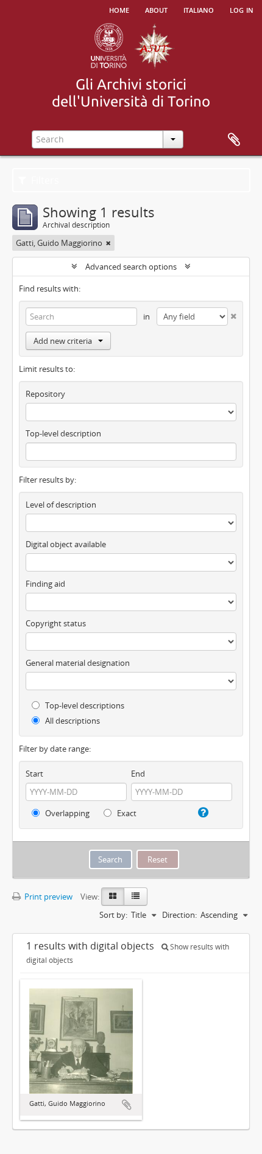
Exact (125, 813)
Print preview (48, 896)
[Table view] (135, 896)
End (138, 773)
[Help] (202, 812)
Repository (45, 393)
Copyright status (56, 623)
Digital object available (66, 544)
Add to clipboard (127, 1105)
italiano (198, 9)
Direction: (179, 914)
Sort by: (113, 914)
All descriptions (71, 720)
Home (119, 9)
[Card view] (112, 896)
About (156, 9)
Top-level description (63, 433)
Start (34, 773)
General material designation (78, 662)
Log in (241, 9)
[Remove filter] (108, 243)
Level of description (61, 504)
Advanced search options (131, 266)
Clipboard (234, 140)
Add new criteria (63, 340)
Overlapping (66, 813)
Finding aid (45, 583)
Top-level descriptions (83, 705)
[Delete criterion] (232, 313)
